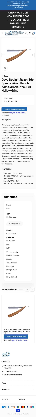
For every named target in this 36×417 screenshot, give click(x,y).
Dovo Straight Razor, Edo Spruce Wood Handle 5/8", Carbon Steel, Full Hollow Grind (17, 331)
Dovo (5, 76)
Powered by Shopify (23, 413)
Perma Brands (15, 413)
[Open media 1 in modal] (18, 55)
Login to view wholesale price (15, 109)
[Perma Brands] (6, 356)
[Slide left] (4, 55)
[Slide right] (32, 55)
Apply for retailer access (17, 113)
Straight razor (11, 217)
